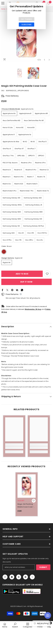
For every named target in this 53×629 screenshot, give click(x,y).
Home (3, 9)
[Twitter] (7, 290)
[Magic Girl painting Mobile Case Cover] (26, 486)
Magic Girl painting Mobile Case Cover (25, 505)
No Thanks (26, 19)
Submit (43, 567)
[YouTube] (25, 577)
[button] (44, 60)
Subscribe (26, 25)
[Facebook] (2, 290)
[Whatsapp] (22, 290)
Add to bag (22, 274)
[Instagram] (11, 577)
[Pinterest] (12, 290)
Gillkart (21, 501)
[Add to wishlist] (47, 274)
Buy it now (26, 282)
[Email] (17, 290)
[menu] (2, 3)
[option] (26, 37)
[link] (14, 447)
